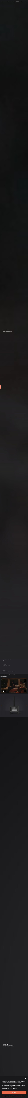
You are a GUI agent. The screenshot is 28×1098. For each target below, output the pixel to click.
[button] (25, 1078)
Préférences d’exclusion (7, 1096)
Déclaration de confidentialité (19, 1096)
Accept (14, 1092)
